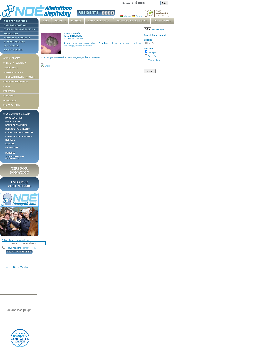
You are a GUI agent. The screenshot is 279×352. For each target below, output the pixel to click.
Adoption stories (13, 72)
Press (6, 86)
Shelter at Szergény (14, 63)
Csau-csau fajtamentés (18, 136)
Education (9, 91)
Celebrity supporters (15, 82)
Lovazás (9, 144)
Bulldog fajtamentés (17, 129)
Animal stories (11, 58)
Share (47, 66)
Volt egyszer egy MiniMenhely (14, 158)
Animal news (10, 68)
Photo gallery (11, 105)
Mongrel (10, 153)
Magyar (127, 16)
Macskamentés (13, 118)
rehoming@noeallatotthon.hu (78, 45)
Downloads (9, 101)
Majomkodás (12, 147)
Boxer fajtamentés (16, 125)
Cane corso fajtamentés (19, 133)
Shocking (8, 96)
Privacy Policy (29, 248)
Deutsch (139, 16)
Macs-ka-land (13, 122)
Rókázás (10, 140)
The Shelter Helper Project (19, 77)
